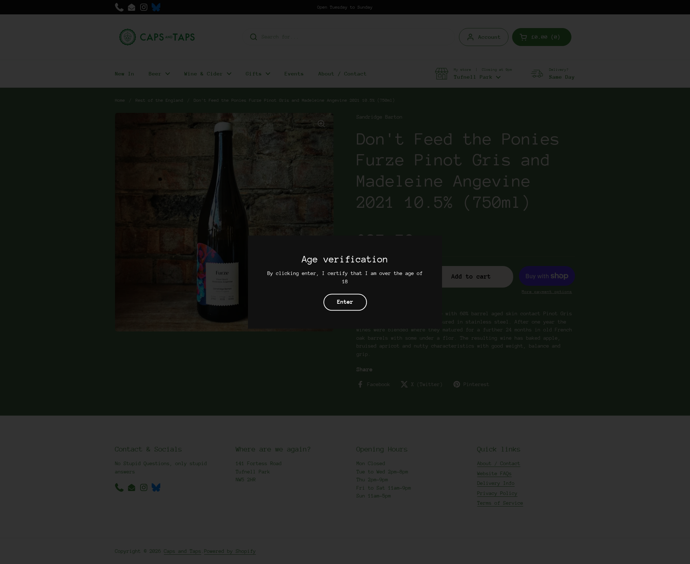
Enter (345, 302)
